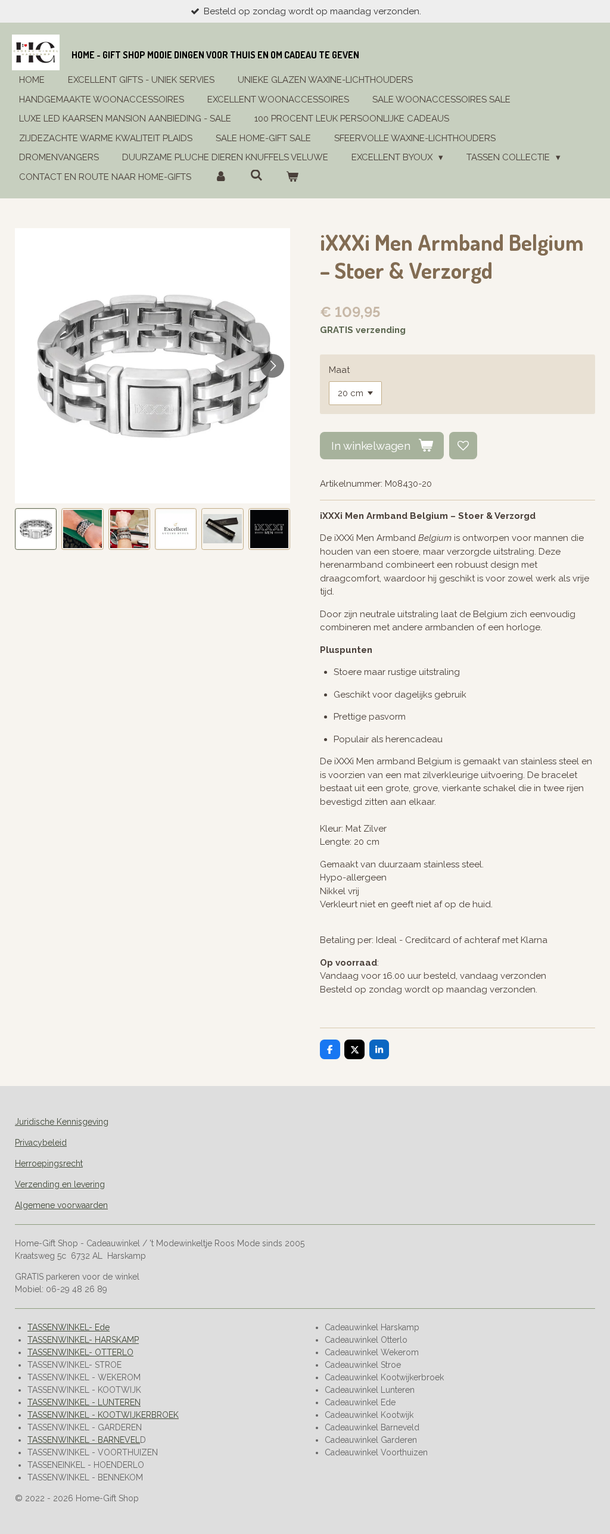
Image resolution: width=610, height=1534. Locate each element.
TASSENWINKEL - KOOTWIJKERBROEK (103, 1415)
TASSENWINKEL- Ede (68, 1327)
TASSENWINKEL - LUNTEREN (84, 1402)
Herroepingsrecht (49, 1163)
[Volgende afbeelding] (272, 366)
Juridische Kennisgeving (61, 1122)
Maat (339, 370)
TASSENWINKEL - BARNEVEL (83, 1440)
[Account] (220, 177)
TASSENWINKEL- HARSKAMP (83, 1340)
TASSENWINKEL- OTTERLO (80, 1352)
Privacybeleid (41, 1142)
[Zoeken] (256, 175)
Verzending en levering (60, 1184)
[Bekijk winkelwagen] (292, 177)
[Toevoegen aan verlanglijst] (463, 446)
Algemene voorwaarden (61, 1205)
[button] (36, 529)
